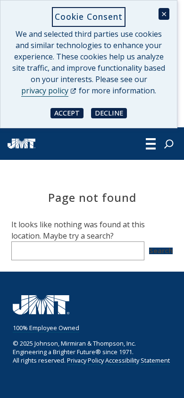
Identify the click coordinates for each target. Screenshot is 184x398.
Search (161, 251)
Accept (69, 112)
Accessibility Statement (137, 360)
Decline (111, 112)
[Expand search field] (168, 143)
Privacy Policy (85, 360)
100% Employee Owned (46, 327)
